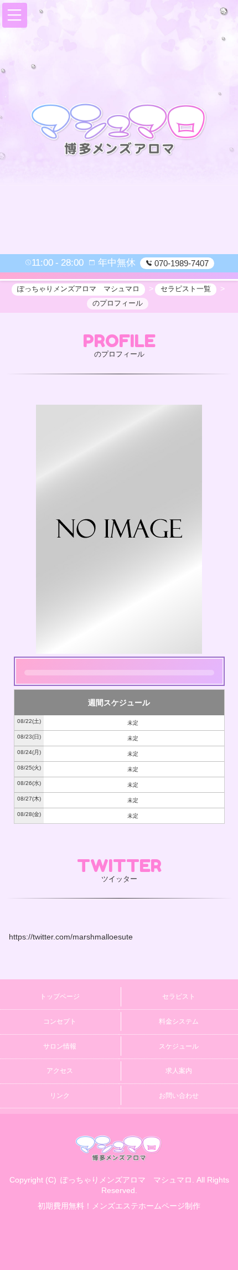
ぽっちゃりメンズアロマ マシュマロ (126, 1179)
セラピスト (178, 996)
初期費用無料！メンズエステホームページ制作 (119, 1205)
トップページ (60, 996)
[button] (14, 15)
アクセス (59, 1071)
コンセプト (59, 1021)
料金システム (179, 1021)
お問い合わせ (179, 1095)
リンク (60, 1095)
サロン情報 (59, 1046)
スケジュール (179, 1046)
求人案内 (178, 1071)
